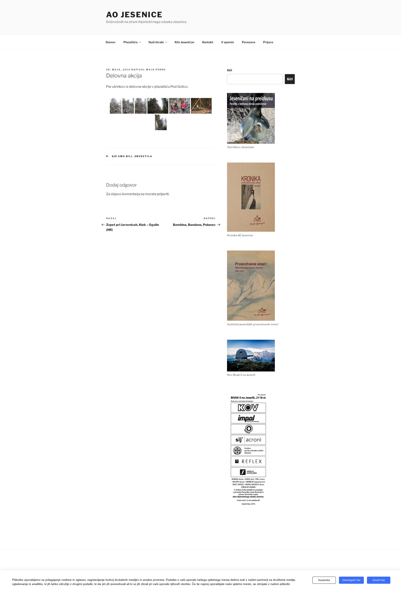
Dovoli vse (379, 580)
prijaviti (163, 194)
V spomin (227, 42)
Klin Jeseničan (184, 42)
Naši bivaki (156, 42)
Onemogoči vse (351, 580)
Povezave (248, 42)
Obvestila (143, 156)
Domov (110, 42)
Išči (229, 70)
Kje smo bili (122, 156)
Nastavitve (324, 580)
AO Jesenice (134, 14)
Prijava (268, 42)
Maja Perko (156, 69)
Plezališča (130, 42)
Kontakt (207, 42)
